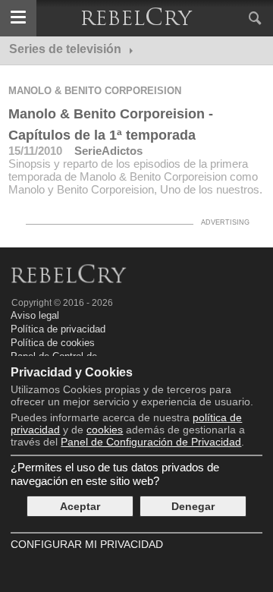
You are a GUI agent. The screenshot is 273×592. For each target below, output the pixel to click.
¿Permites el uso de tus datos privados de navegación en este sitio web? (115, 474)
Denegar (193, 506)
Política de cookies (53, 342)
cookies (104, 430)
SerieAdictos (108, 150)
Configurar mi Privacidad (87, 544)
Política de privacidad (58, 329)
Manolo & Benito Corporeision (94, 90)
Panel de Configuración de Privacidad (151, 442)
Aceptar (80, 506)
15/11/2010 (35, 150)
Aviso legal (35, 315)
